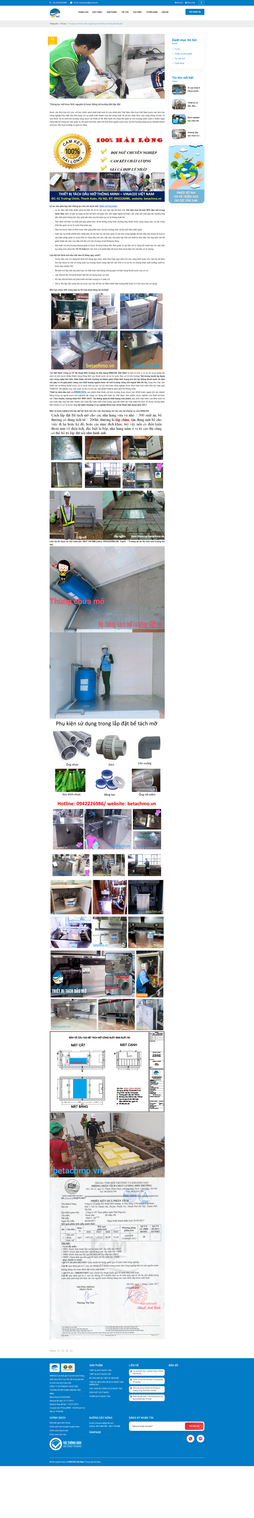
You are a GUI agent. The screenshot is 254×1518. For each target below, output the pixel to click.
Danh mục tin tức (184, 40)
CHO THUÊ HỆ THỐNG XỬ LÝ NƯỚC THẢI (105, 1389)
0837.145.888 (114, 1426)
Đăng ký (180, 3)
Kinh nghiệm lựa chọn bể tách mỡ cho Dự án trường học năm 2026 (194, 119)
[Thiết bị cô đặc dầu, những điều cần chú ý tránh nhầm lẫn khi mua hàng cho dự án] (179, 104)
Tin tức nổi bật (182, 78)
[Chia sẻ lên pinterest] (67, 1350)
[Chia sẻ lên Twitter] (62, 1350)
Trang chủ (83, 12)
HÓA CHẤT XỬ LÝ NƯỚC (99, 1392)
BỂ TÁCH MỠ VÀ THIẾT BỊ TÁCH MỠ (104, 1378)
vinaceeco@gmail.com (104, 1423)
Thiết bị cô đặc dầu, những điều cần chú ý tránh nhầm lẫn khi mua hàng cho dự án (194, 105)
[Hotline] (190, 1438)
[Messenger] (200, 1438)
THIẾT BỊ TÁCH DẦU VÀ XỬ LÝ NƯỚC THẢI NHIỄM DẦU (106, 1383)
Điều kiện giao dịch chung (60, 1423)
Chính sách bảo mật (58, 1434)
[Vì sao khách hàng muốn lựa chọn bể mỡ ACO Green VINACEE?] (179, 89)
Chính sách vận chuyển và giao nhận (65, 1427)
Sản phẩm (112, 12)
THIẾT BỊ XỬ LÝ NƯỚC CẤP (100, 1374)
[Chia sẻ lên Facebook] (58, 1350)
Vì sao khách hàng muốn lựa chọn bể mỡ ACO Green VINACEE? (194, 90)
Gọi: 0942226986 (59, 3)
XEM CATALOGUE (108, 206)
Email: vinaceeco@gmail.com (85, 3)
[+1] (71, 1350)
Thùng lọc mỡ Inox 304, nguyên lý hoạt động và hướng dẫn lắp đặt (85, 104)
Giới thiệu (97, 12)
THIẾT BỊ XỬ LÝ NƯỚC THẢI (100, 1370)
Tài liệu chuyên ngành (183, 54)
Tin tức (125, 12)
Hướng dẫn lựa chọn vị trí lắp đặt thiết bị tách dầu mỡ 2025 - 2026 (194, 134)
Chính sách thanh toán (59, 1431)
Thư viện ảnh (179, 58)
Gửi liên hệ (194, 1426)
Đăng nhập (191, 3)
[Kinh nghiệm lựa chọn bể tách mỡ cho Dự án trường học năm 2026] (179, 119)
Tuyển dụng (152, 12)
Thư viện (137, 12)
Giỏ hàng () (195, 12)
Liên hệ (165, 12)
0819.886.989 (101, 1426)
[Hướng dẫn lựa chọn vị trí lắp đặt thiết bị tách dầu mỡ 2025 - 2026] (179, 134)
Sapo (98, 1462)
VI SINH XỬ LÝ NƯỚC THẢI (99, 1396)
